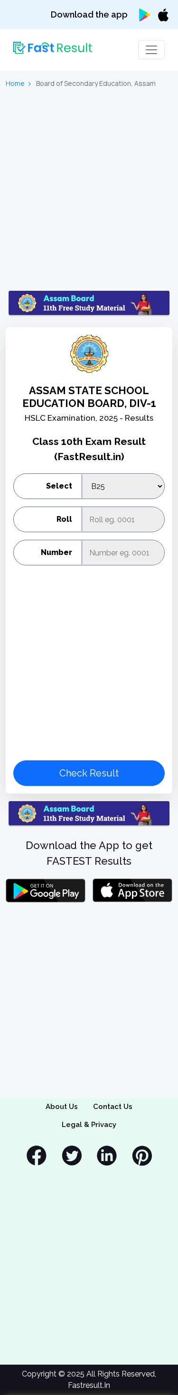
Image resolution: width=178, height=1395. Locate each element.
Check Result (89, 773)
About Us (62, 1106)
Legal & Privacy (89, 1124)
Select (59, 485)
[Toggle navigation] (151, 49)
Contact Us (112, 1106)
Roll (64, 519)
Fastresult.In (89, 1385)
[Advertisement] (89, 189)
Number (56, 552)
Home (15, 83)
